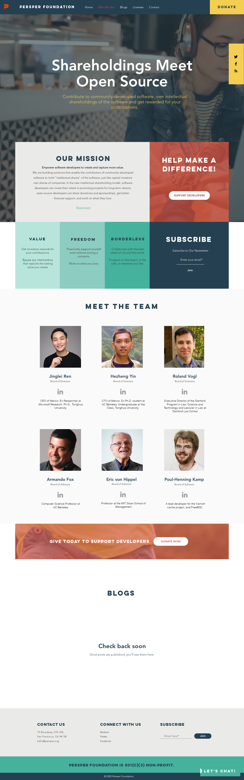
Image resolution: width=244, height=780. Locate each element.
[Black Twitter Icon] (236, 56)
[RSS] (236, 71)
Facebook (105, 741)
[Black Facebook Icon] (236, 63)
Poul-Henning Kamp (184, 479)
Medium (104, 732)
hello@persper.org (48, 741)
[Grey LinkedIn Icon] (60, 392)
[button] (138, 7)
